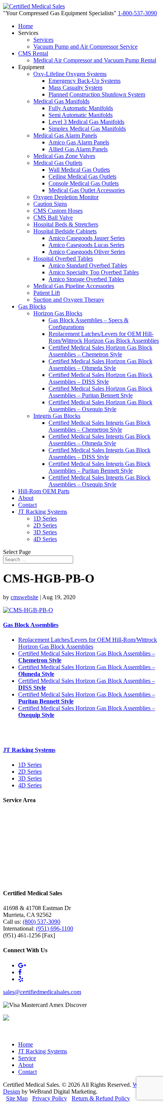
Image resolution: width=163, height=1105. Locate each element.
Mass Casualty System (75, 87)
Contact (27, 505)
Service (27, 1058)
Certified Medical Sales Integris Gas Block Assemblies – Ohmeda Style (99, 439)
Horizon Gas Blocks (57, 313)
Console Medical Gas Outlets (84, 183)
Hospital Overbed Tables (63, 258)
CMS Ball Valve (53, 217)
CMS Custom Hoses (58, 210)
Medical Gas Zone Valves (64, 156)
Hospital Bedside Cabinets (65, 231)
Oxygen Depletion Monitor (66, 197)
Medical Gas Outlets (57, 163)
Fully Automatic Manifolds (81, 108)
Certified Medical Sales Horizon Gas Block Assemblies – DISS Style (100, 378)
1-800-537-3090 (137, 13)
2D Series (45, 525)
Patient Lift (46, 293)
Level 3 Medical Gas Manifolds (86, 122)
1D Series (45, 518)
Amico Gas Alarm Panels (79, 142)
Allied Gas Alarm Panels (78, 149)
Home (25, 26)
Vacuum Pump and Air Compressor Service (85, 46)
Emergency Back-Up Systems (85, 81)
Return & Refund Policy (101, 1098)
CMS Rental (33, 53)
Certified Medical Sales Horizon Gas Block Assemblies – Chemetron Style (100, 351)
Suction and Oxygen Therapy (68, 299)
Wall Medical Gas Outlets (79, 169)
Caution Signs (50, 204)
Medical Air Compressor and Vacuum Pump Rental (94, 60)
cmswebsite (24, 597)
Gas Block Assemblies (30, 625)
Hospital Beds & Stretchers (65, 224)
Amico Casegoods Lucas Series (86, 245)
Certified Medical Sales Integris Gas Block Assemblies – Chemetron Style (99, 426)
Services (43, 39)
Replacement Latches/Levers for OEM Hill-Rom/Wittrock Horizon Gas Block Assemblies (104, 337)
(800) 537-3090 (41, 921)
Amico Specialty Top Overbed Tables (94, 272)
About (25, 498)
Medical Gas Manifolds (61, 101)
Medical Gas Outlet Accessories (87, 190)
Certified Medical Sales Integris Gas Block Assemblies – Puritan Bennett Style (99, 467)
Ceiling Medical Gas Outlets (82, 176)
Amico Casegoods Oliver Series (87, 252)
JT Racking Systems (42, 511)
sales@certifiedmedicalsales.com (42, 992)
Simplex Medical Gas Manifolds (87, 128)
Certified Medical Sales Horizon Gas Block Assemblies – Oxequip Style (100, 405)
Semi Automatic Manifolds (81, 115)
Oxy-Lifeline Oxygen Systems (70, 74)
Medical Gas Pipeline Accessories (73, 286)
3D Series (45, 532)
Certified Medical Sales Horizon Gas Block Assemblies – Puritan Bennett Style (100, 392)
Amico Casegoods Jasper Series (87, 238)
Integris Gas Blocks (56, 416)
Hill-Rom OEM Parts (43, 491)
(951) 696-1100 (54, 928)
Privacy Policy (49, 1098)
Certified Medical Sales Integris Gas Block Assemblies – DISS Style (99, 453)
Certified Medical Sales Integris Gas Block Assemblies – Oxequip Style (99, 481)
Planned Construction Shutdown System (97, 94)
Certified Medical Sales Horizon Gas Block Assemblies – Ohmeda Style (100, 364)
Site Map (17, 1098)
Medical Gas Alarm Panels (65, 135)
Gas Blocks (32, 306)
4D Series (45, 539)
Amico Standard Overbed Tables (88, 265)
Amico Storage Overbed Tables (86, 279)
